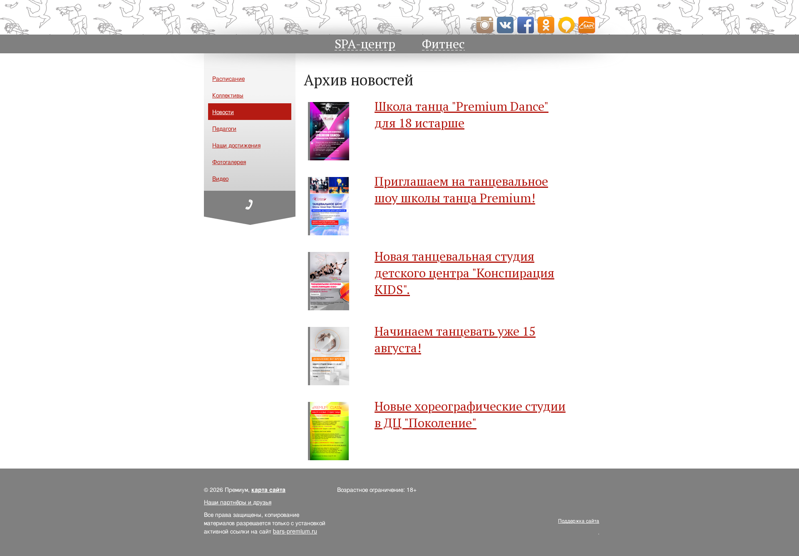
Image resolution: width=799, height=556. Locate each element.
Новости (223, 111)
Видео (220, 178)
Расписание (228, 78)
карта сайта (268, 489)
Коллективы (227, 95)
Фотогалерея (229, 161)
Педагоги (224, 128)
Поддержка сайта (578, 520)
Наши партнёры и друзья (237, 502)
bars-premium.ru (295, 531)
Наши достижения (236, 145)
